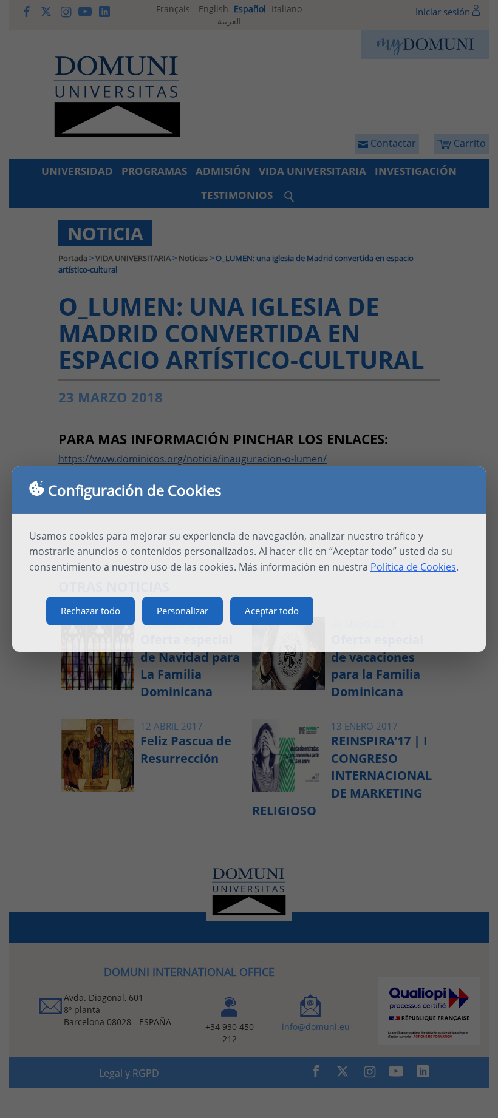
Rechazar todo (90, 611)
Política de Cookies (413, 567)
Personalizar (182, 611)
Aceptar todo (272, 611)
